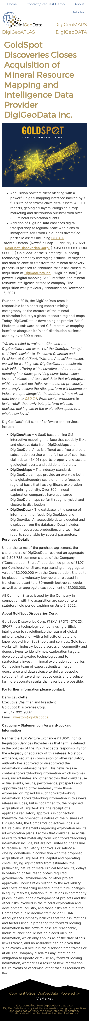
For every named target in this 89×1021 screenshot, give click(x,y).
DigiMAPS (70, 24)
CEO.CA (57, 238)
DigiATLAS (18, 32)
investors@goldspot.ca (30, 717)
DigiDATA (71, 32)
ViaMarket (44, 998)
